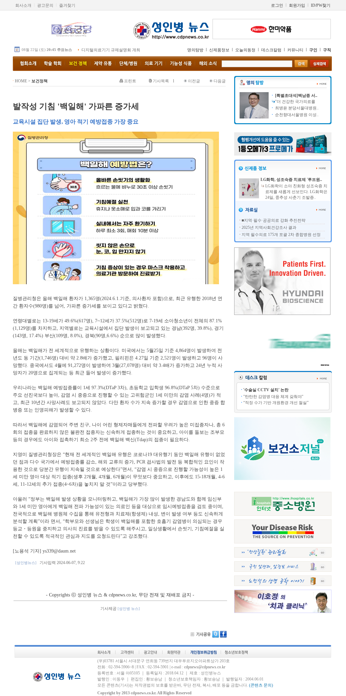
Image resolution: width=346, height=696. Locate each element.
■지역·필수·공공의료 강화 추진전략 (273, 220)
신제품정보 (219, 50)
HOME (21, 81)
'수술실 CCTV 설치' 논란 (266, 389)
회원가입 (297, 5)
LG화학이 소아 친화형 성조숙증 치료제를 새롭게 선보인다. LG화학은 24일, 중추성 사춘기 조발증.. (296, 192)
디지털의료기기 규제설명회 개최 (110, 50)
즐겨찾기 (67, 5)
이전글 (194, 81)
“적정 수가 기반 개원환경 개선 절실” (275, 402)
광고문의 (45, 5)
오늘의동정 (245, 50)
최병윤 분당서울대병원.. (296, 108)
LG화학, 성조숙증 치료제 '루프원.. (291, 179)
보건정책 (39, 81)
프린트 (130, 81)
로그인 (277, 5)
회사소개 (23, 5)
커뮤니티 (295, 50)
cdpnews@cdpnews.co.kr (204, 667)
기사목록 (161, 81)
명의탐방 (195, 50)
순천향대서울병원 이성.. (296, 114)
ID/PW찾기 (320, 5)
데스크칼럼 (271, 50)
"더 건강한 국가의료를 (295, 101)
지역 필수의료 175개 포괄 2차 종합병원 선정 (281, 234)
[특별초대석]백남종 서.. (295, 95)
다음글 (220, 81)
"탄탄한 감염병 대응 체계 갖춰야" (273, 396)
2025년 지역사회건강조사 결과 (269, 227)
